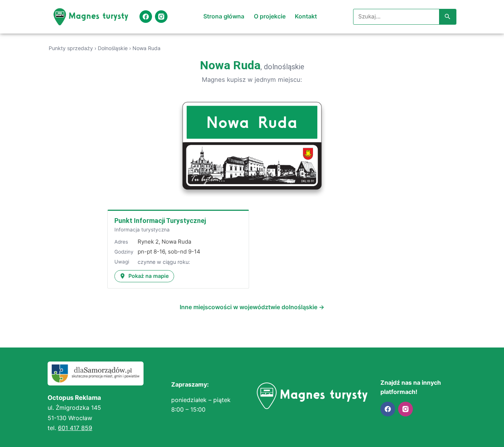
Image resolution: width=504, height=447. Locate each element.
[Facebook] (145, 16)
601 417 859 (75, 428)
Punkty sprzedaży (71, 48)
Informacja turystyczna (142, 230)
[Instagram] (161, 16)
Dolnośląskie (113, 48)
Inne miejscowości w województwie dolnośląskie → (252, 307)
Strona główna (223, 16)
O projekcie (270, 16)
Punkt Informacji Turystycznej (160, 220)
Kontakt (306, 16)
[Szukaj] (447, 17)
